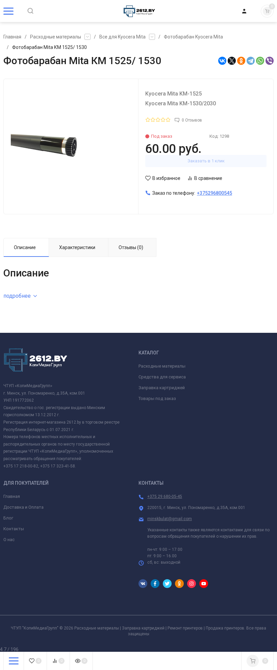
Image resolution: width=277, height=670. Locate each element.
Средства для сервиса (162, 376)
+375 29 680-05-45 (164, 496)
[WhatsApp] (260, 61)
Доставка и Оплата (23, 507)
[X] (232, 61)
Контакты (13, 528)
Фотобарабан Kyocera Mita (193, 36)
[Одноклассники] (241, 61)
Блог (8, 517)
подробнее (17, 296)
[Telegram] (251, 61)
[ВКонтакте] (222, 61)
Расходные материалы (55, 36)
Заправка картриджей (161, 387)
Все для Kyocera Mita (122, 36)
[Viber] (270, 61)
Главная (12, 36)
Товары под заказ (157, 398)
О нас (9, 539)
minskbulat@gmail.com (169, 518)
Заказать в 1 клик (206, 160)
